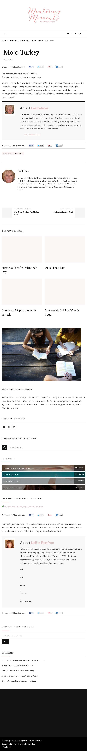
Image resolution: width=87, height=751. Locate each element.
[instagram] (9, 427)
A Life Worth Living (24, 665)
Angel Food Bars (55, 268)
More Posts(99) (34, 134)
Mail (26, 134)
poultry (18, 153)
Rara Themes (19, 744)
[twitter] (14, 427)
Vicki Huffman (7, 665)
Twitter (22, 585)
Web (21, 577)
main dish (7, 153)
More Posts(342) (25, 601)
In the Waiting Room (28, 676)
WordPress (6, 747)
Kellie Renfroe (42, 542)
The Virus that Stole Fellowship (32, 660)
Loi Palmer (9, 60)
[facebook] (4, 427)
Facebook (23, 593)
